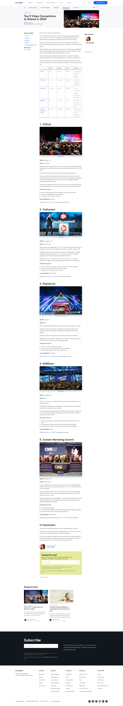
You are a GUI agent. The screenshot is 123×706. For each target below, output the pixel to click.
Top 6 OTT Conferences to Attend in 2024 (33, 608)
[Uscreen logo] (19, 2)
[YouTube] (100, 701)
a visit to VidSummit (52, 258)
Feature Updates (33, 7)
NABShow (42, 100)
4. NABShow (26, 42)
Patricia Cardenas (29, 22)
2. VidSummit (27, 38)
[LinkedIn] (107, 701)
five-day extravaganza (48, 401)
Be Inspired (75, 7)
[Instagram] (96, 701)
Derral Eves (58, 254)
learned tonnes (69, 258)
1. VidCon (26, 35)
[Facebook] (93, 701)
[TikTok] (103, 701)
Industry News (66, 7)
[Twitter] (90, 701)
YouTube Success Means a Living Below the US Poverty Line (60, 609)
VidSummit (42, 80)
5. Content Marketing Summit (30, 44)
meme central (43, 37)
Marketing (56, 7)
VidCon (42, 71)
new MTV (52, 37)
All (24, 7)
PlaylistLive (43, 88)
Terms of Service (72, 570)
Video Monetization (45, 7)
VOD (47, 577)
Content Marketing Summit (42, 111)
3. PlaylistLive (27, 40)
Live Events (42, 577)
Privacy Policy (64, 570)
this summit (68, 486)
